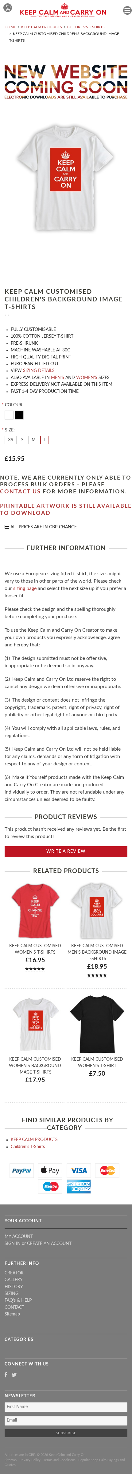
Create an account (49, 1244)
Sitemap (12, 1314)
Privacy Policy (30, 1460)
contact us (20, 492)
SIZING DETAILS (39, 371)
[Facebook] (6, 1375)
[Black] (19, 414)
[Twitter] (14, 1375)
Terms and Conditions (59, 1460)
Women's (86, 378)
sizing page (25, 588)
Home (10, 27)
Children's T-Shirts (86, 27)
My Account (19, 1237)
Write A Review (66, 851)
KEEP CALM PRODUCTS (41, 27)
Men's (57, 378)
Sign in (13, 1244)
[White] (10, 414)
